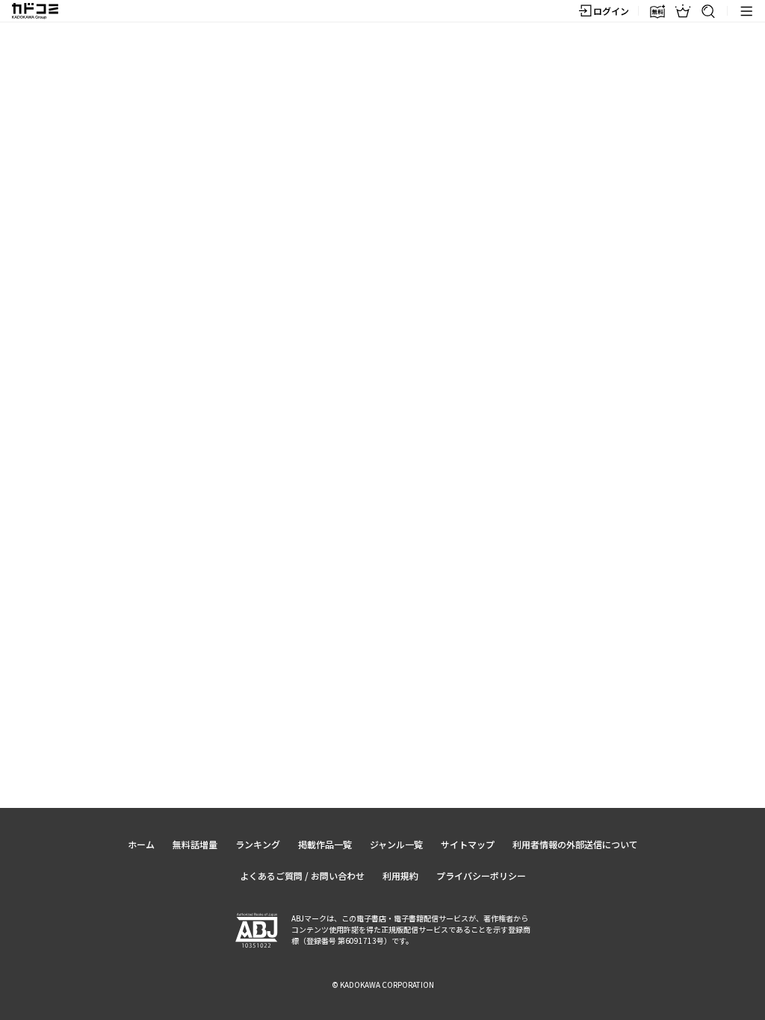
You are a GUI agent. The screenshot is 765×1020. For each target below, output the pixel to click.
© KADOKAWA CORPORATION (383, 984)
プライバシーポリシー (481, 875)
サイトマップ (468, 844)
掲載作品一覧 (325, 844)
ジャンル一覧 (396, 844)
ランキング (257, 844)
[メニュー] (746, 11)
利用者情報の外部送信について (575, 844)
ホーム (141, 844)
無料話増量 (195, 844)
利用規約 (400, 875)
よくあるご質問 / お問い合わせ (302, 875)
